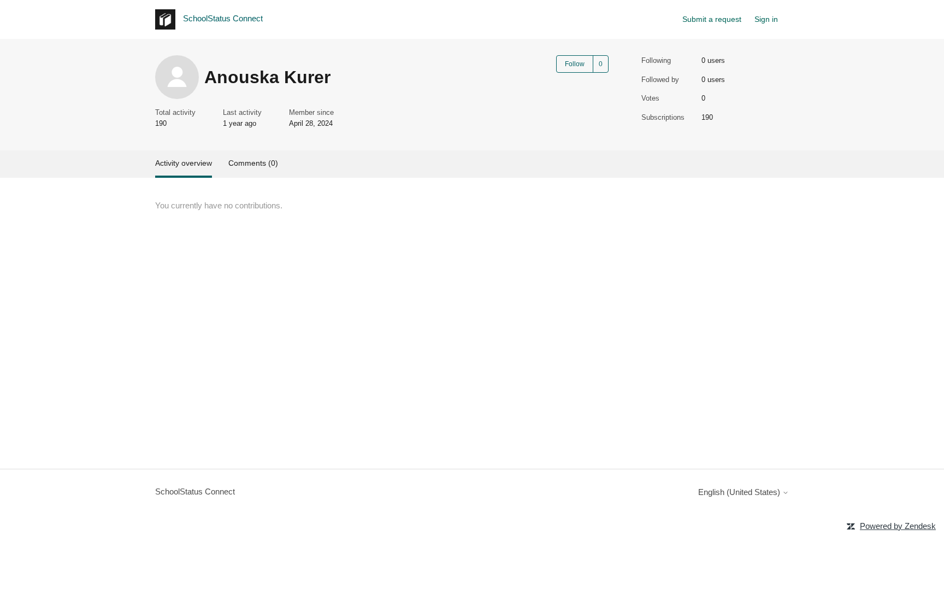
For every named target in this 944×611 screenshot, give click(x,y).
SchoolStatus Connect (195, 491)
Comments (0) (253, 163)
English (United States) (740, 492)
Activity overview (183, 163)
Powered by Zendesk (898, 526)
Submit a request (711, 19)
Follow (575, 64)
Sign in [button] (766, 19)
